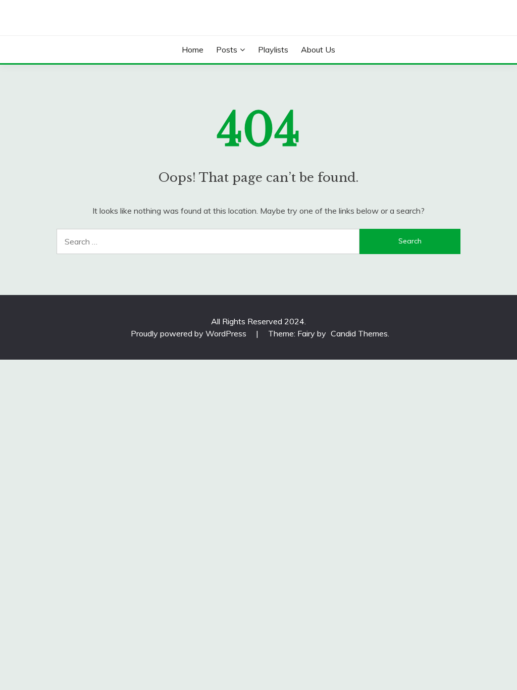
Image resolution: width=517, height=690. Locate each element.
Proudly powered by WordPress (189, 333)
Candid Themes (359, 333)
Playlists (273, 49)
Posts (226, 49)
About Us (318, 49)
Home (192, 49)
